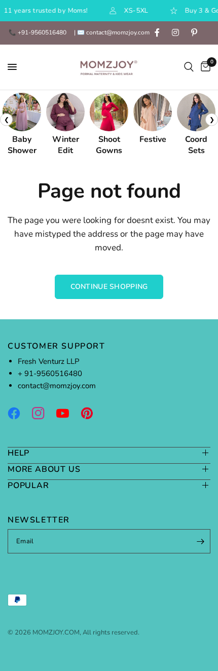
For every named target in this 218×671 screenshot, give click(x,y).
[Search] (188, 67)
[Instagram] (43, 413)
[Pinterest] (92, 413)
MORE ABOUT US (44, 469)
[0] (203, 67)
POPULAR (28, 485)
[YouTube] (67, 413)
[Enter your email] (200, 541)
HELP (18, 453)
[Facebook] (19, 413)
